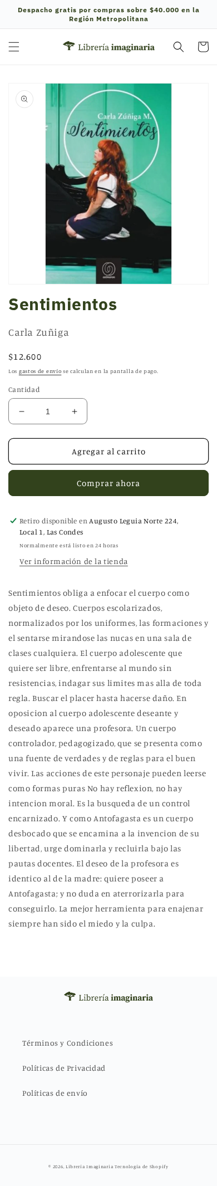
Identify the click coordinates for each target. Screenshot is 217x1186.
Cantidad (24, 389)
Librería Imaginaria (89, 1166)
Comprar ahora (108, 483)
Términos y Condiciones (67, 1042)
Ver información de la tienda (73, 561)
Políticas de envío (55, 1092)
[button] (14, 47)
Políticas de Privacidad (64, 1067)
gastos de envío (40, 370)
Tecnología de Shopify (142, 1166)
